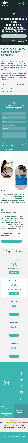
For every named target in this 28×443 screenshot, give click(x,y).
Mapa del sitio (19, 410)
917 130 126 (18, 368)
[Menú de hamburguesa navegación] (25, 3)
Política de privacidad (9, 145)
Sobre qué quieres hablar (9, 125)
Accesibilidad (19, 412)
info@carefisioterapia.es (21, 366)
